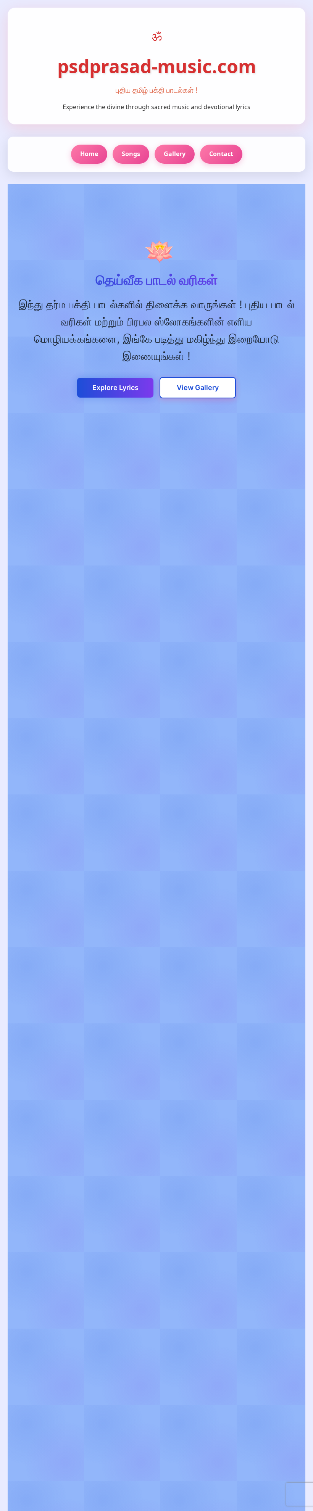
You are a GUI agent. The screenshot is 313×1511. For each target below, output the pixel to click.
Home (89, 154)
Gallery (175, 154)
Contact (221, 154)
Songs (131, 154)
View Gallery (198, 387)
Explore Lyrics (115, 387)
